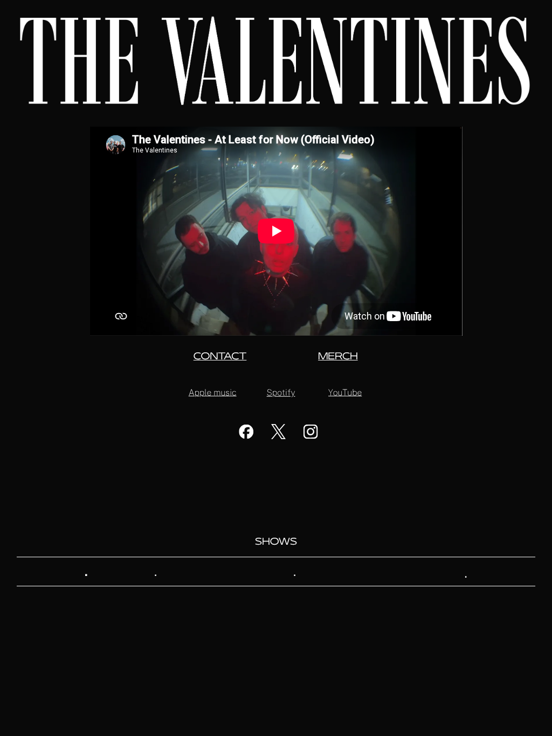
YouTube (345, 392)
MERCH (338, 357)
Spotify (281, 392)
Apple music (213, 392)
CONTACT (220, 357)
